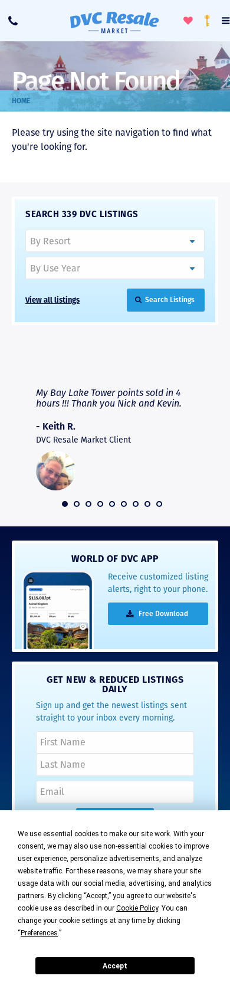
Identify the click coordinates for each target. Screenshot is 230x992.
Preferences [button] (39, 933)
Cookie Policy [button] (137, 908)
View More (167, 364)
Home (21, 101)
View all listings (52, 300)
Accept (115, 966)
